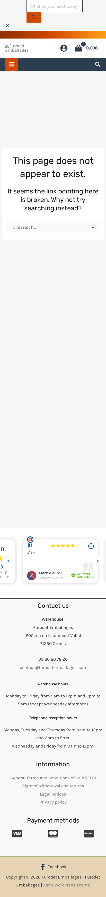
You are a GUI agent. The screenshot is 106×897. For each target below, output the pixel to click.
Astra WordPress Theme (66, 884)
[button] (98, 65)
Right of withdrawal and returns (53, 785)
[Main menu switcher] (11, 64)
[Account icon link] (64, 48)
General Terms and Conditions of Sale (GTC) (53, 777)
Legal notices (53, 794)
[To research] (33, 17)
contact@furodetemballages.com (53, 667)
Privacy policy (53, 802)
